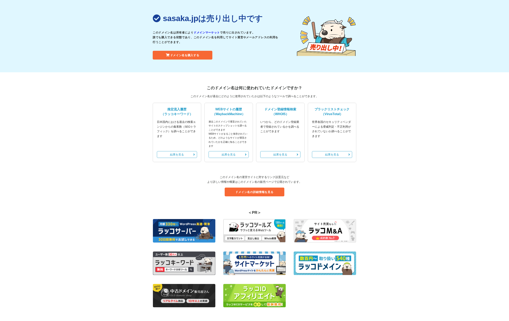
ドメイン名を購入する (184, 55)
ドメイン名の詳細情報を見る (254, 192)
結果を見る (177, 154)
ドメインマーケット (207, 32)
